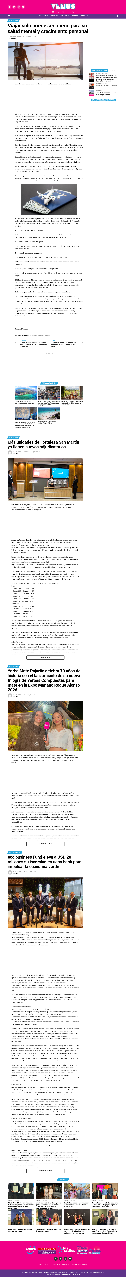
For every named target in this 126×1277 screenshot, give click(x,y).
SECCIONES (65, 15)
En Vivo (47, 1264)
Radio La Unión (66, 1274)
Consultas (65, 1264)
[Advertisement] (49, 100)
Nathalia (13, 38)
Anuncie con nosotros (80, 1264)
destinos (41, 335)
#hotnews (33, 335)
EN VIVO (45, 15)
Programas (56, 1264)
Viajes (48, 335)
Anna (17, 453)
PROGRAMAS (54, 15)
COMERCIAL (85, 15)
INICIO (39, 15)
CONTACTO (76, 15)
